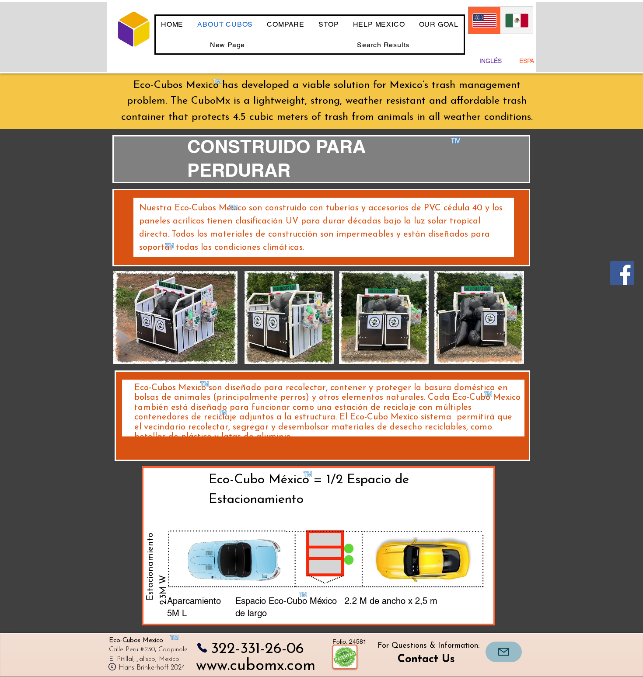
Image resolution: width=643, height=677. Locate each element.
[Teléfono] (202, 648)
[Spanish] (516, 20)
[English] (484, 20)
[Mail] (504, 652)
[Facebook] (622, 273)
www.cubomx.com (255, 666)
